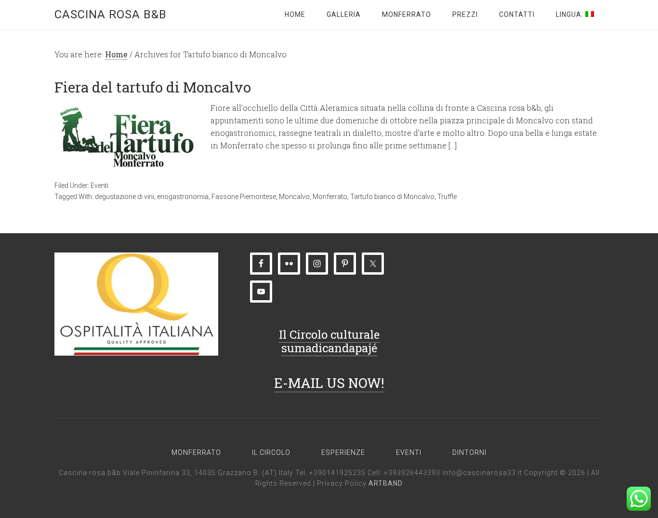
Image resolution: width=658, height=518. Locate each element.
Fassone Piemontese (243, 196)
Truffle (447, 196)
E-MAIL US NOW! (329, 383)
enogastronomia (183, 196)
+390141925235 (337, 473)
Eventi (99, 185)
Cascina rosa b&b (110, 14)
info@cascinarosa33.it (482, 473)
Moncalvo (294, 196)
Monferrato (330, 196)
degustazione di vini (124, 196)
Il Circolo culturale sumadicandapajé (329, 341)
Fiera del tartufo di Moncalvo (152, 87)
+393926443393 (412, 473)
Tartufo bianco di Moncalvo (392, 196)
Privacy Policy (342, 483)
